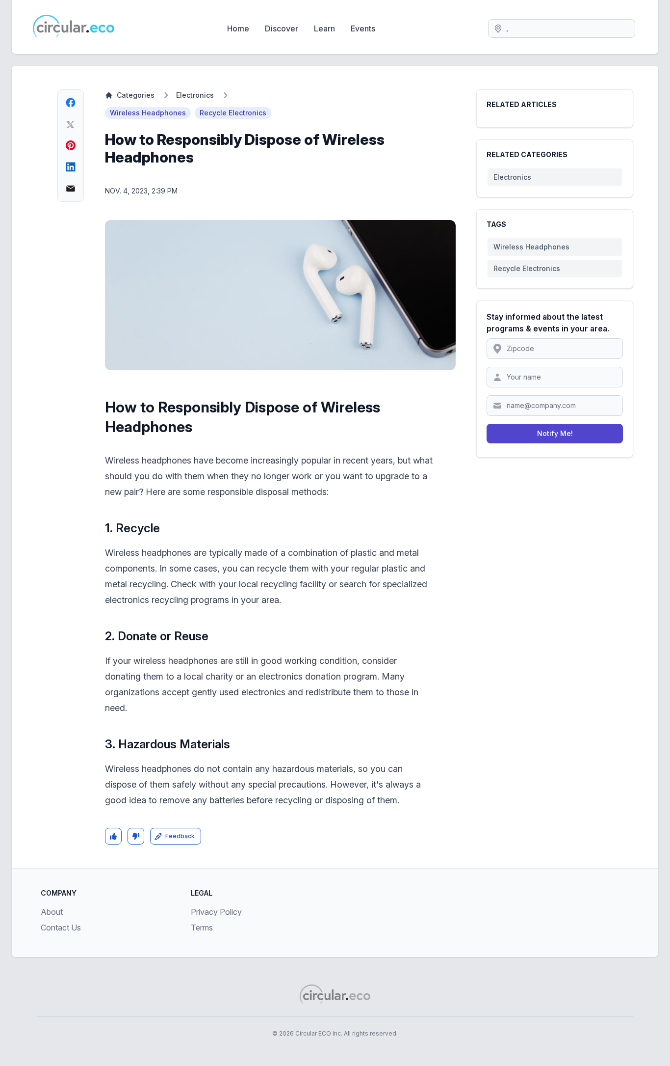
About (52, 912)
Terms (202, 927)
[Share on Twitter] (70, 124)
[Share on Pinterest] (70, 145)
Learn (324, 28)
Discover (281, 28)
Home (238, 28)
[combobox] (561, 28)
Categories (136, 95)
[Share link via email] (70, 188)
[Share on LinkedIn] (70, 167)
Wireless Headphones (148, 113)
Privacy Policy (216, 912)
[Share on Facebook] (70, 102)
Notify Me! (555, 433)
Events (363, 28)
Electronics (195, 95)
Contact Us (61, 927)
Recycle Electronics (233, 113)
